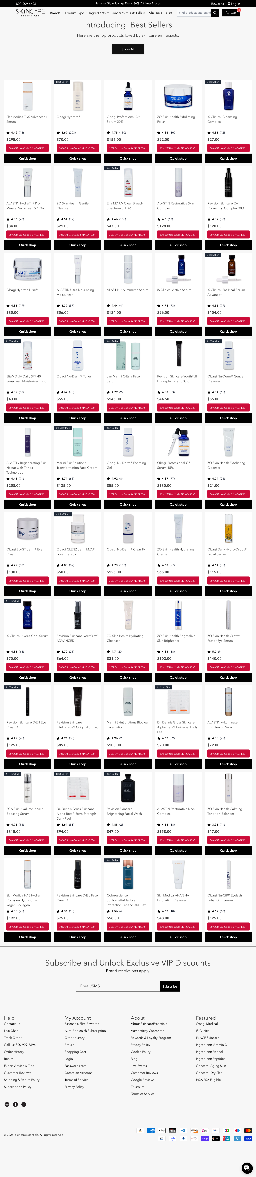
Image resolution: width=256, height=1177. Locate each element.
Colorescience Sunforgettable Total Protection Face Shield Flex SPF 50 (126, 900)
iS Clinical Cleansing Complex (222, 119)
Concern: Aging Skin (211, 1066)
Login (69, 1059)
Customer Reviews (17, 1073)
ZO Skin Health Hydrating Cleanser (125, 638)
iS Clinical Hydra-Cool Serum (27, 636)
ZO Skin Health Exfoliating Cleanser (226, 465)
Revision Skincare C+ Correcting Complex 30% (225, 205)
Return (9, 1059)
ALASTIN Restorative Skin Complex (175, 205)
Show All (128, 49)
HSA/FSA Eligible (208, 1080)
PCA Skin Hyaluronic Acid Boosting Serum (24, 811)
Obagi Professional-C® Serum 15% (173, 465)
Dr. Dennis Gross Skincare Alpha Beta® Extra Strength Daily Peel (76, 813)
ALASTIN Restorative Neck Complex (176, 811)
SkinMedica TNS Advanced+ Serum (27, 119)
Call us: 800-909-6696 (20, 1045)
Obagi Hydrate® (68, 117)
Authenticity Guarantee (147, 1031)
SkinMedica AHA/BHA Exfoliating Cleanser (173, 897)
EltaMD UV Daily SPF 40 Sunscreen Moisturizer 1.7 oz (27, 378)
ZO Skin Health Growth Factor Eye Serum (224, 638)
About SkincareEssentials (149, 1024)
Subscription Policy (17, 1087)
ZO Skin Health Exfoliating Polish (176, 119)
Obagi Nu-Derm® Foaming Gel (126, 465)
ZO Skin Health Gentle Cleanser (73, 205)
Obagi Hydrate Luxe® (22, 290)
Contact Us (12, 1024)
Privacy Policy (74, 1087)
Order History (14, 1052)
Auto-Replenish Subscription (85, 1031)
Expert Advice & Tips (19, 1066)
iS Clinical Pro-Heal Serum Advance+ (226, 292)
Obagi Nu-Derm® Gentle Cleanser (225, 378)
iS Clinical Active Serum (174, 290)
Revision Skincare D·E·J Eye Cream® (26, 724)
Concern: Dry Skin (209, 1073)
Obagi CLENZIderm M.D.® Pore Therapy (76, 551)
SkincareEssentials (26, 1135)
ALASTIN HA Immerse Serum (127, 290)
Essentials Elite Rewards (82, 1024)
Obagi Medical (207, 1024)
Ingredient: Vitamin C (211, 1045)
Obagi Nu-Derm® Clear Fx (126, 549)
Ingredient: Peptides (210, 1059)
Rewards (217, 4)
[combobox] (198, 13)
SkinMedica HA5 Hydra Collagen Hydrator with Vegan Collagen (23, 900)
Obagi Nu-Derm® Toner (74, 376)
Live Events (139, 1066)
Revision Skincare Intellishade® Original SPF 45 (78, 724)
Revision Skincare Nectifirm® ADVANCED (77, 638)
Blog (134, 1059)
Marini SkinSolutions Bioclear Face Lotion (128, 724)
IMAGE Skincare (207, 1038)
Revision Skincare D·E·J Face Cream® (77, 897)
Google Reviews (142, 1080)
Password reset (75, 1066)
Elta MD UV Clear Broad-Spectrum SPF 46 (125, 205)
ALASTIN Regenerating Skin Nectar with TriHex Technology (26, 467)
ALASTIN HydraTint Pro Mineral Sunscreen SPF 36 (25, 205)
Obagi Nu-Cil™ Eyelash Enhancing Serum (224, 897)
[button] (55, 13)
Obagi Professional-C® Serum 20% (123, 119)
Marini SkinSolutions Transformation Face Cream (77, 465)
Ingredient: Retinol (209, 1052)
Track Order (13, 1038)
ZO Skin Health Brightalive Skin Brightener (176, 638)
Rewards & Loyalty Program (151, 1038)
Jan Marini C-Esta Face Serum (123, 378)
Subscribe (170, 986)
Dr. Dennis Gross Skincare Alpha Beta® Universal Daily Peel (177, 727)
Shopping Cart (75, 1052)
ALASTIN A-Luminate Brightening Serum (222, 724)
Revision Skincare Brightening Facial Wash (124, 811)
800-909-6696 (26, 4)
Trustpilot (137, 1087)
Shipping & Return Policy (22, 1080)
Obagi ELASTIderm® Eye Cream (24, 551)
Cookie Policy (141, 1052)
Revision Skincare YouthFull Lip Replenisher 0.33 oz (177, 378)
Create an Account (78, 1073)
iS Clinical (203, 1031)
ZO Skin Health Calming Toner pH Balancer (224, 811)
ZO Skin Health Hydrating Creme (175, 551)
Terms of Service (76, 1080)
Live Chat (11, 1031)
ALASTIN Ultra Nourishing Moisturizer (75, 292)
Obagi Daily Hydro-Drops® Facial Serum (227, 551)
